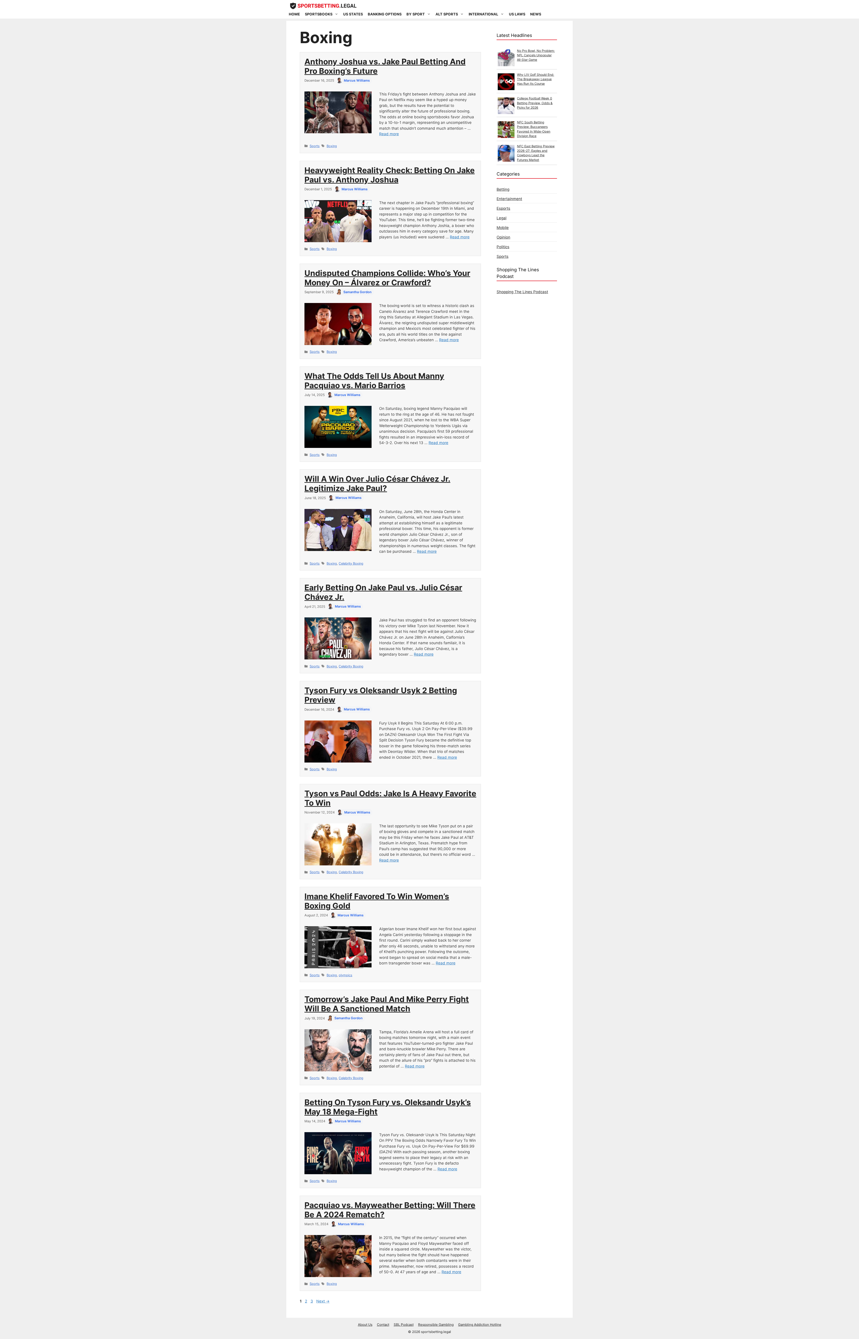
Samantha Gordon (357, 292)
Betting (503, 189)
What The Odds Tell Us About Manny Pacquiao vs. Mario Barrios (374, 380)
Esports (503, 208)
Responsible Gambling (436, 1324)
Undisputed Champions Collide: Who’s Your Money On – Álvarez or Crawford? (387, 277)
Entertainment (509, 199)
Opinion (503, 237)
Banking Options (385, 14)
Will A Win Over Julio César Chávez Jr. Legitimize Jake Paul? (377, 483)
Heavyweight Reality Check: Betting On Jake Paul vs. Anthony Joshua (389, 174)
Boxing (332, 146)
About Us (365, 1324)
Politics (503, 247)
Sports (315, 146)
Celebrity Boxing (351, 563)
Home (294, 14)
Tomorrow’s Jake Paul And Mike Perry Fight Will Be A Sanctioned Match (386, 1003)
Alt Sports (447, 14)
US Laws (517, 14)
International (483, 14)
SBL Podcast (404, 1324)
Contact (383, 1324)
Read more (389, 134)
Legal (501, 218)
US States (353, 14)
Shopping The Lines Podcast (522, 292)
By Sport (415, 14)
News (535, 14)
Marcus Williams (357, 80)
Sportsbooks (318, 14)
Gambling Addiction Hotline (479, 1324)
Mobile (503, 227)
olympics (345, 975)
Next (323, 1301)
